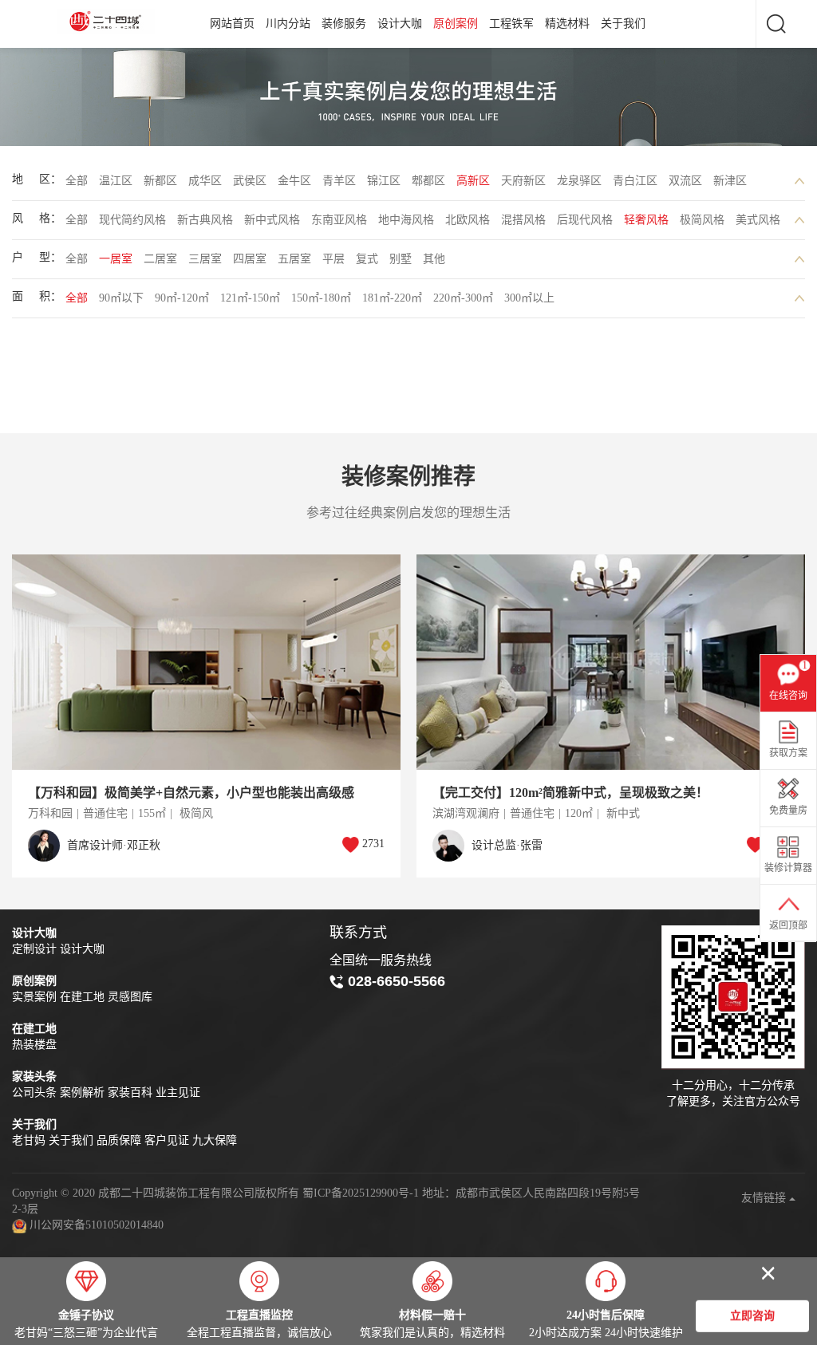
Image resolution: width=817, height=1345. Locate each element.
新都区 (160, 181)
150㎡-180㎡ (321, 298)
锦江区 (384, 181)
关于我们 (623, 24)
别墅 (400, 259)
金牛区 (294, 181)
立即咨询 (752, 1316)
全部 (76, 181)
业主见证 (178, 1092)
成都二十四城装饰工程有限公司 (108, 21)
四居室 (249, 259)
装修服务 (344, 24)
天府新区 (523, 181)
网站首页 (232, 24)
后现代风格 (585, 220)
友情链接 (765, 1198)
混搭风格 (523, 220)
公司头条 (34, 1092)
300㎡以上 (529, 298)
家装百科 (130, 1092)
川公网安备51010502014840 (97, 1225)
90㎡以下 (121, 298)
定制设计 (34, 949)
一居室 (115, 259)
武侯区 (249, 181)
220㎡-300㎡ (463, 298)
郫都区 (428, 181)
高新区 (473, 181)
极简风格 (702, 220)
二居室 (160, 259)
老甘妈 (28, 1140)
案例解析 (82, 1092)
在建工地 (82, 997)
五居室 (294, 259)
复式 (367, 259)
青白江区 (635, 181)
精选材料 (567, 24)
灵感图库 (130, 997)
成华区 (205, 181)
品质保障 (119, 1140)
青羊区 (339, 181)
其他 (434, 259)
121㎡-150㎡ (250, 298)
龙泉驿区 (579, 181)
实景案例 (34, 997)
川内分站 (288, 24)
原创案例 (455, 24)
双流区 (685, 181)
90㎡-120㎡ (182, 298)
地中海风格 (406, 220)
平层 (333, 259)
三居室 (205, 259)
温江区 (115, 181)
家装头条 (34, 1077)
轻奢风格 (646, 220)
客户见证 (166, 1140)
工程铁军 (511, 24)
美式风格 (758, 220)
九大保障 (214, 1140)
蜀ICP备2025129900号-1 (360, 1193)
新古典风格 (205, 220)
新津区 (730, 181)
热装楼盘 (34, 1045)
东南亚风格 (339, 220)
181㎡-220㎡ (392, 298)
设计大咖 (399, 24)
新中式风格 (272, 220)
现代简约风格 (132, 220)
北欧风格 (467, 220)
